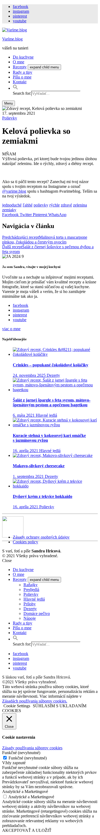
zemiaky (9, 210)
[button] (15, 88)
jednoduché (12, 205)
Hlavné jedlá (34, 599)
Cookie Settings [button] (16, 706)
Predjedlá (31, 589)
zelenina (80, 205)
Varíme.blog (12, 39)
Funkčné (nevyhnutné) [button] (21, 752)
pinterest (20, 16)
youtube (19, 21)
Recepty (20, 67)
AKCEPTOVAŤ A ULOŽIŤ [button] (26, 830)
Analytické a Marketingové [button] (25, 791)
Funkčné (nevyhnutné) (28, 758)
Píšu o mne (22, 77)
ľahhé (28, 205)
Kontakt (19, 82)
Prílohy (29, 604)
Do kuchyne (23, 57)
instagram (21, 11)
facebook (20, 6)
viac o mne (11, 328)
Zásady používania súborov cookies (32, 748)
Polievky (9, 118)
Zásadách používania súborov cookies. (34, 701)
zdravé (66, 205)
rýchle (54, 205)
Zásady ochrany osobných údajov (41, 537)
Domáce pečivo (36, 613)
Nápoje (29, 618)
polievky (41, 205)
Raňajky (30, 584)
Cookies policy (25, 542)
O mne (18, 62)
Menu (8, 103)
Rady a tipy (22, 72)
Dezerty (30, 608)
